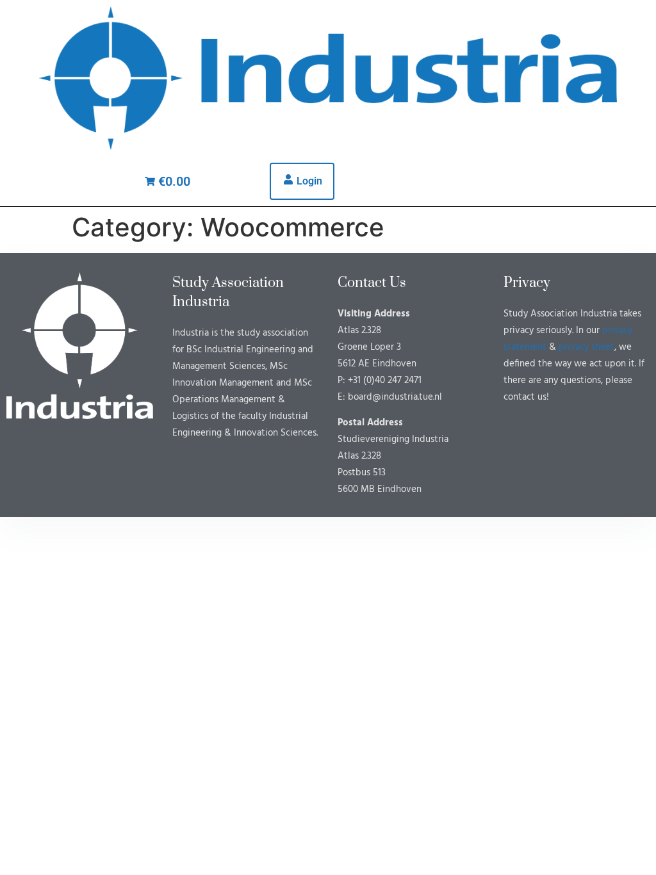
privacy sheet (586, 347)
